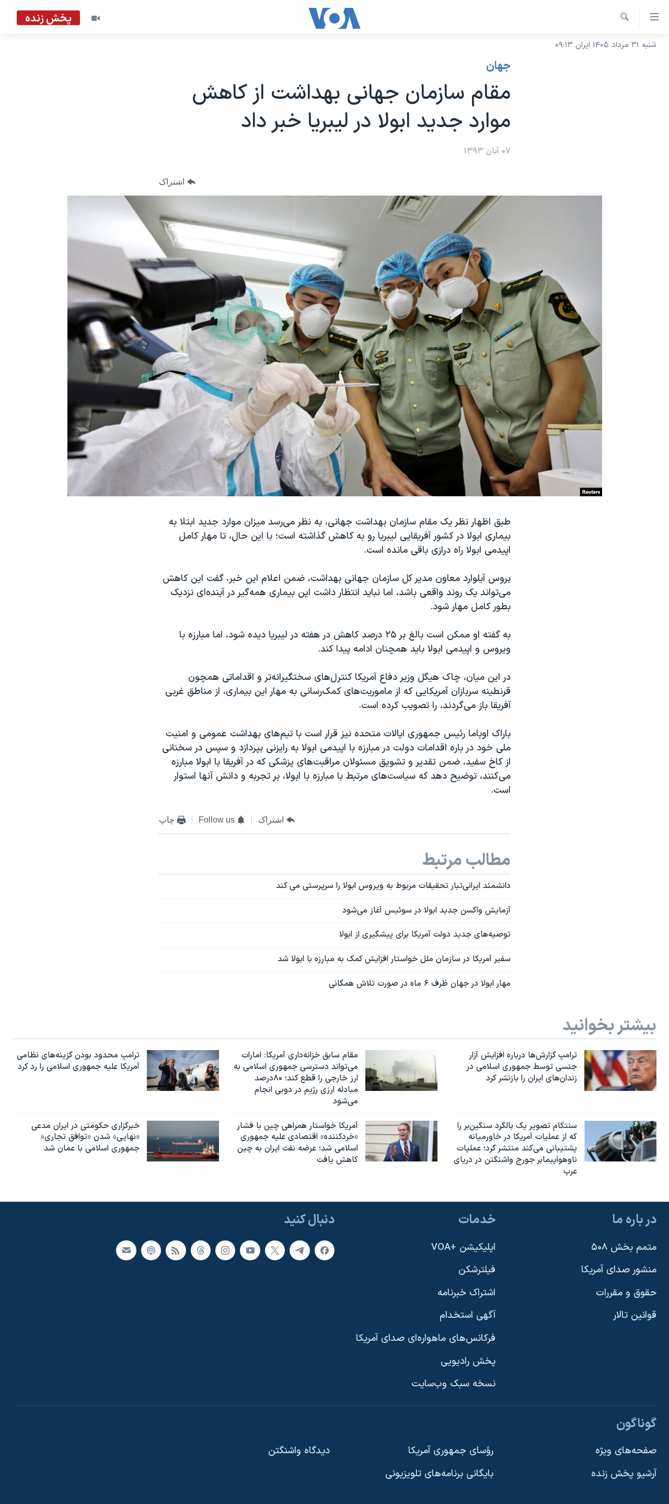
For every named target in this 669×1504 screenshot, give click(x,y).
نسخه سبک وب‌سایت (453, 1384)
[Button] (177, 182)
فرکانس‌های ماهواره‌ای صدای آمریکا (425, 1338)
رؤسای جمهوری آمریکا (450, 1451)
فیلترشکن (476, 1270)
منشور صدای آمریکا (618, 1270)
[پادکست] (151, 1250)
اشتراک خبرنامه (466, 1293)
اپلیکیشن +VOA (463, 1247)
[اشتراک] (126, 1250)
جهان (498, 66)
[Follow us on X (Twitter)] (275, 1250)
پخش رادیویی (468, 1361)
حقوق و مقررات (626, 1293)
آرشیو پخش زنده (623, 1474)
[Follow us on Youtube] (250, 1250)
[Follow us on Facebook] (324, 1250)
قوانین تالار (634, 1315)
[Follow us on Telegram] (299, 1250)
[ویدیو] (95, 18)
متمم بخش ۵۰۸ (623, 1247)
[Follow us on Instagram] (225, 1250)
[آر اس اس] (176, 1250)
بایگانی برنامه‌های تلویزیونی (439, 1474)
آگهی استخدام (467, 1315)
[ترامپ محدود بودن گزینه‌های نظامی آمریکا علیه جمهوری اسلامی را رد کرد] (183, 1070)
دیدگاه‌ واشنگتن (299, 1451)
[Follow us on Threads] (201, 1250)
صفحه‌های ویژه (625, 1451)
